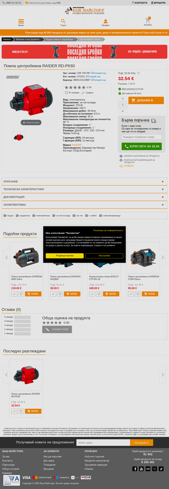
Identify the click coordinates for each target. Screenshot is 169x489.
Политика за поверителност (108, 230)
